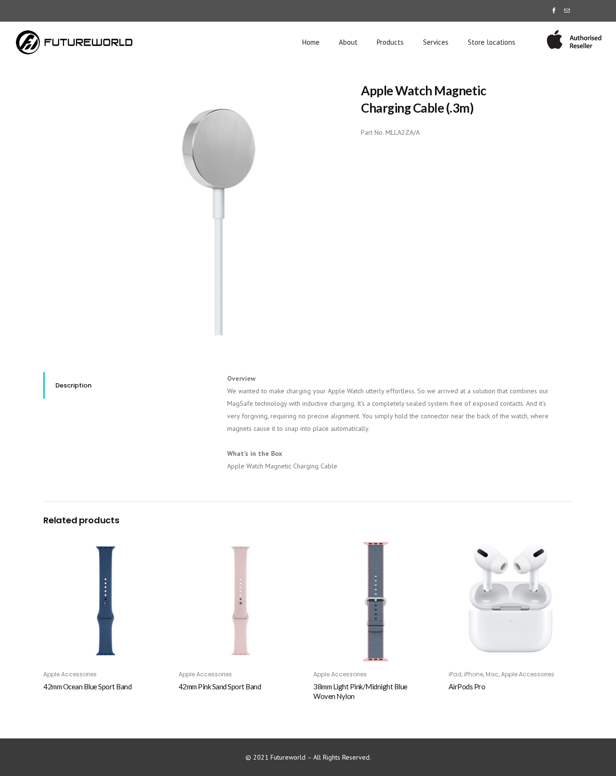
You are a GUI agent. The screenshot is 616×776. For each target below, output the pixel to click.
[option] (220, 212)
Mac (492, 674)
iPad (455, 674)
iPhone (473, 674)
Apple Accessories (70, 674)
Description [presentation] (73, 385)
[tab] (128, 385)
